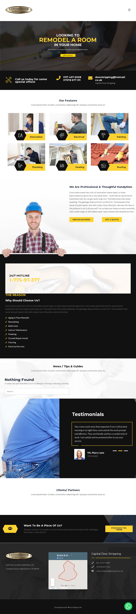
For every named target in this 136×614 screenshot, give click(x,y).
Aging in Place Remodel (18, 317)
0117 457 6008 (72, 77)
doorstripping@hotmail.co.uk (110, 79)
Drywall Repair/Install (18, 338)
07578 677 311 (71, 80)
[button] (115, 450)
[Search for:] (37, 389)
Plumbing (12, 334)
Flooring (12, 342)
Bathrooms (13, 326)
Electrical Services (16, 346)
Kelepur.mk (77, 607)
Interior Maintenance (17, 330)
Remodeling (13, 322)
